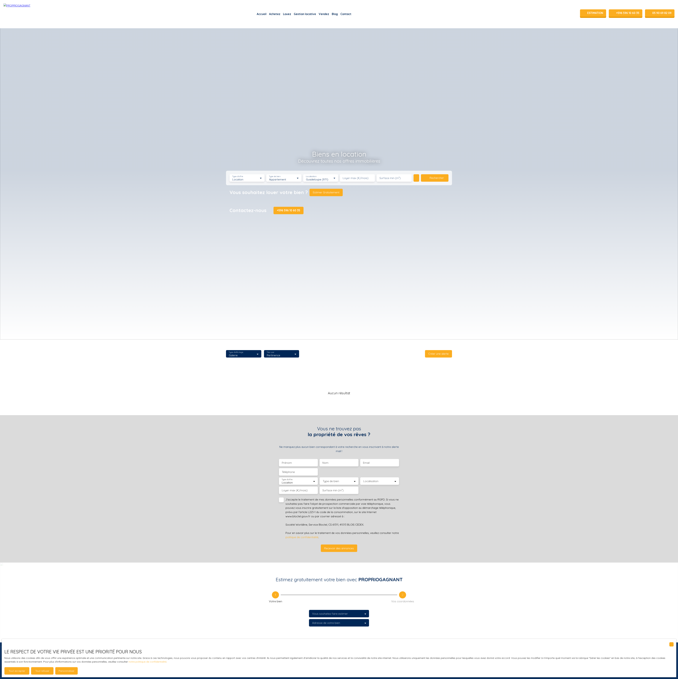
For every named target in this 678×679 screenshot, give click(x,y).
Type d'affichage (236, 352)
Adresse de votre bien (326, 623)
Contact (345, 14)
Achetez (274, 14)
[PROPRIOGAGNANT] (21, 14)
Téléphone (288, 472)
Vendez (324, 14)
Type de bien (274, 176)
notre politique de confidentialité (147, 661)
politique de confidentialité (302, 537)
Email (366, 462)
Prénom (287, 462)
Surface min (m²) (390, 178)
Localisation (311, 176)
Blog (335, 14)
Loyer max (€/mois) (355, 178)
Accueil (261, 14)
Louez (287, 14)
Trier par (270, 352)
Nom (325, 462)
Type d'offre (237, 176)
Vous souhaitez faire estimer (330, 613)
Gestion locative (305, 14)
